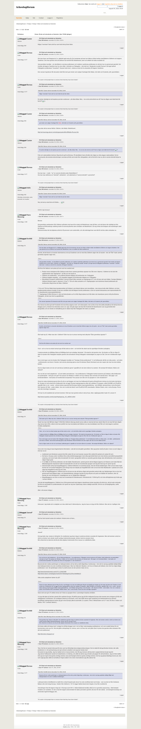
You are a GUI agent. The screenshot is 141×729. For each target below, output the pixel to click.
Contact (41, 18)
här (68, 307)
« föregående (117, 27)
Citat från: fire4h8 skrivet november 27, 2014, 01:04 (52, 322)
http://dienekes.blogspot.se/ (46, 634)
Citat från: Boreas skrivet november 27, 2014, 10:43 (52, 415)
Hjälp (27, 18)
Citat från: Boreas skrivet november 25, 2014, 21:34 (52, 146)
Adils (29, 188)
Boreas (29, 53)
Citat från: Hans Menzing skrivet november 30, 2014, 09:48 (54, 616)
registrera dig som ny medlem (114, 4)
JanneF (29, 512)
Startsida (19, 18)
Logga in (50, 18)
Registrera (60, 18)
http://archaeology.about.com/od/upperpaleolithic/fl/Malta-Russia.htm (58, 132)
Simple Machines (76, 725)
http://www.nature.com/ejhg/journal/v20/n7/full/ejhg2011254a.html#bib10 (59, 573)
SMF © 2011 (70, 725)
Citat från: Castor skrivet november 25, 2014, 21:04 (52, 90)
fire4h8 (29, 239)
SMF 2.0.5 (65, 725)
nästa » (123, 27)
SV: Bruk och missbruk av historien (50, 38)
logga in (99, 4)
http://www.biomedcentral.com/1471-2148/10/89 (52, 572)
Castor (29, 39)
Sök (34, 18)
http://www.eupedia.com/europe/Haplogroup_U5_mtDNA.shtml (56, 397)
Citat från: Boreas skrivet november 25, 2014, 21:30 (52, 119)
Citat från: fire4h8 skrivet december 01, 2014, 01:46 (52, 672)
